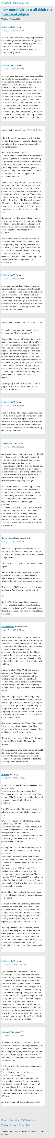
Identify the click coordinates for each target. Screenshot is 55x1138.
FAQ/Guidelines (28, 1120)
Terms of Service (8, 1125)
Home (4, 1120)
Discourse (16, 1131)
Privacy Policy (25, 1125)
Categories (14, 1120)
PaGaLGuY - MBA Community (15, 3)
